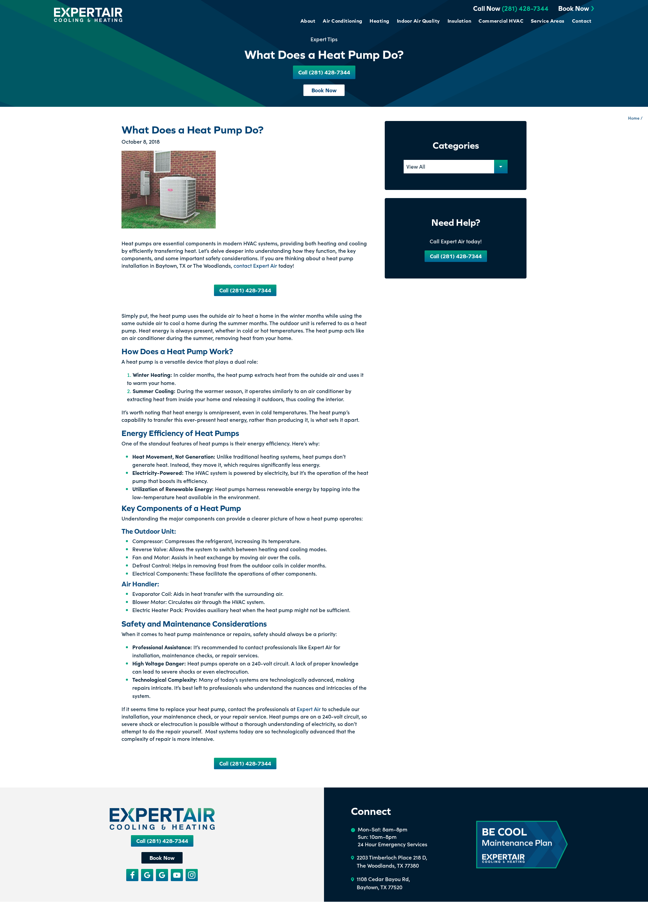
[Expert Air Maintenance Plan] (522, 845)
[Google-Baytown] (162, 875)
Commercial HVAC (501, 21)
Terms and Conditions (29, 915)
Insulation (459, 21)
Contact (581, 21)
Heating (379, 21)
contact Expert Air (255, 265)
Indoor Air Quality (418, 21)
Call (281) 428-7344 (245, 290)
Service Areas (548, 21)
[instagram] (192, 875)
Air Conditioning (342, 21)
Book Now (573, 8)
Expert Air (309, 708)
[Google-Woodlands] (147, 875)
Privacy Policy (66, 915)
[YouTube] (177, 875)
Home (634, 118)
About (307, 21)
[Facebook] (132, 875)
